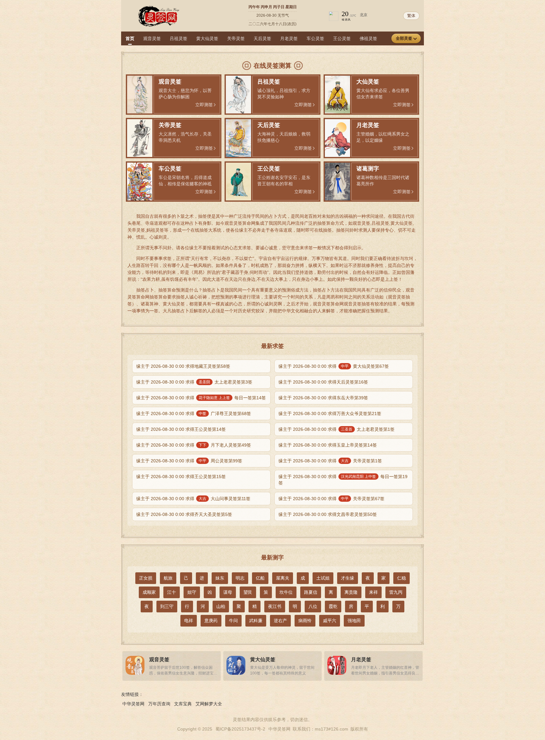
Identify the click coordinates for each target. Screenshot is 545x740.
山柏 (220, 606)
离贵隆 (351, 592)
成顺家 (149, 592)
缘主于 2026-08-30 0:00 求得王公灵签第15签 (181, 476)
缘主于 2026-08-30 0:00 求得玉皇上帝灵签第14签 (327, 445)
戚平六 (329, 620)
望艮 (247, 592)
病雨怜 (305, 620)
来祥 (373, 592)
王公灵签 (342, 38)
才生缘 (347, 578)
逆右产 (280, 620)
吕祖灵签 (178, 38)
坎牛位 (286, 592)
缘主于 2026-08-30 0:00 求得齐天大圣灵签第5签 (184, 514)
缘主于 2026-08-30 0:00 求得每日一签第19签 (342, 479)
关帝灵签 (236, 38)
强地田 (354, 620)
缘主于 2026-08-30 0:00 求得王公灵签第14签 (181, 429)
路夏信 (310, 592)
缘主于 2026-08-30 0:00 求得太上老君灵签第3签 (194, 381)
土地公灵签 (424, 38)
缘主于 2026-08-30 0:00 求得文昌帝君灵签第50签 (327, 514)
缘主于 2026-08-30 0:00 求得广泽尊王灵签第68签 (193, 413)
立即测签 (204, 104)
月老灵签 (289, 38)
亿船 (260, 578)
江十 (171, 592)
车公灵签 (315, 38)
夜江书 (274, 606)
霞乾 (333, 606)
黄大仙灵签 (207, 38)
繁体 (411, 15)
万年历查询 (159, 703)
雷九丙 (395, 592)
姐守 (191, 592)
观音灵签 (152, 38)
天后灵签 (262, 38)
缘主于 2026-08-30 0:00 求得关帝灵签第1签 (330, 460)
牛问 (233, 620)
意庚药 (211, 620)
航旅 (168, 578)
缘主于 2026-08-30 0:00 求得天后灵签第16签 (323, 381)
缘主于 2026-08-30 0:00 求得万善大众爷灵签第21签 (329, 413)
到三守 (166, 606)
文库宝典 (183, 703)
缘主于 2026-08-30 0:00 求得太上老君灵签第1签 (336, 429)
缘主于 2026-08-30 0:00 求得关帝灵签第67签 (331, 498)
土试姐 (323, 578)
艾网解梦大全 (209, 703)
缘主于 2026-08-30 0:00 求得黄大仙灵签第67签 (333, 366)
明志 (240, 578)
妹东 (219, 578)
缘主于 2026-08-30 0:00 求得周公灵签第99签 (189, 460)
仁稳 (401, 578)
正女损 (145, 578)
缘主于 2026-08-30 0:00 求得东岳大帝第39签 (323, 397)
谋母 (227, 592)
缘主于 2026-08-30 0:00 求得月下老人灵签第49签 (193, 445)
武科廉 (255, 620)
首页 (130, 38)
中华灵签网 (133, 703)
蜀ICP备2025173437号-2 (240, 728)
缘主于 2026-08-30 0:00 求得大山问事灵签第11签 (193, 498)
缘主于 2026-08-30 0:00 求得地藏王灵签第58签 (183, 366)
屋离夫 (282, 578)
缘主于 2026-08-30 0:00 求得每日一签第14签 (201, 397)
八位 (312, 606)
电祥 (188, 620)
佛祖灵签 (368, 38)
